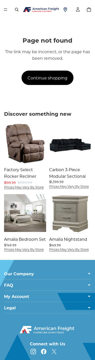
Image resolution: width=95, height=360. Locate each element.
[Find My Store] (65, 9)
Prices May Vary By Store (24, 187)
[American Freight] (47, 330)
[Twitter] (54, 351)
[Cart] (88, 9)
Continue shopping (47, 77)
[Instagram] (33, 351)
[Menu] (5, 9)
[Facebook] (43, 351)
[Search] (16, 9)
